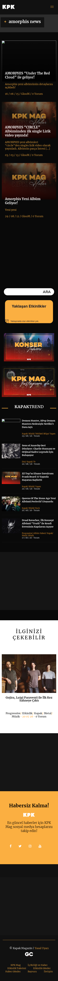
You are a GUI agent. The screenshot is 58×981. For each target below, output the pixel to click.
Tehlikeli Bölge (41, 434)
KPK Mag (16, 965)
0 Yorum (41, 716)
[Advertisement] (29, 581)
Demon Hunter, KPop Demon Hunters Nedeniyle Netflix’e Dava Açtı (38, 424)
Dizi (23, 462)
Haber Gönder (13, 971)
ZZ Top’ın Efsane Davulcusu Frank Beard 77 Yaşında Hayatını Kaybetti (37, 476)
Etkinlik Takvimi (16, 968)
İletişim (48, 971)
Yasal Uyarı (42, 948)
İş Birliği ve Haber (38, 965)
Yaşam (52, 434)
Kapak (24, 434)
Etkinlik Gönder (42, 968)
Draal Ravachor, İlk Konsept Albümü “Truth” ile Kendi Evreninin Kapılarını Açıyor (38, 523)
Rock (37, 508)
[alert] (29, 321)
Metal (24, 535)
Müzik (31, 434)
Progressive (27, 533)
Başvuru (32, 971)
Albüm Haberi (39, 533)
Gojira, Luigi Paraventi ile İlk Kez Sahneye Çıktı (29, 699)
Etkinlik (27, 713)
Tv (34, 462)
